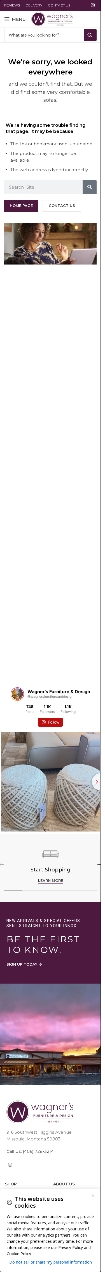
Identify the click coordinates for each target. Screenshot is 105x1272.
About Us (64, 1184)
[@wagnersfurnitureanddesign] (17, 694)
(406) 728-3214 (38, 1151)
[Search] (90, 187)
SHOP (11, 1184)
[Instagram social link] (93, 5)
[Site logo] (52, 18)
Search (90, 35)
